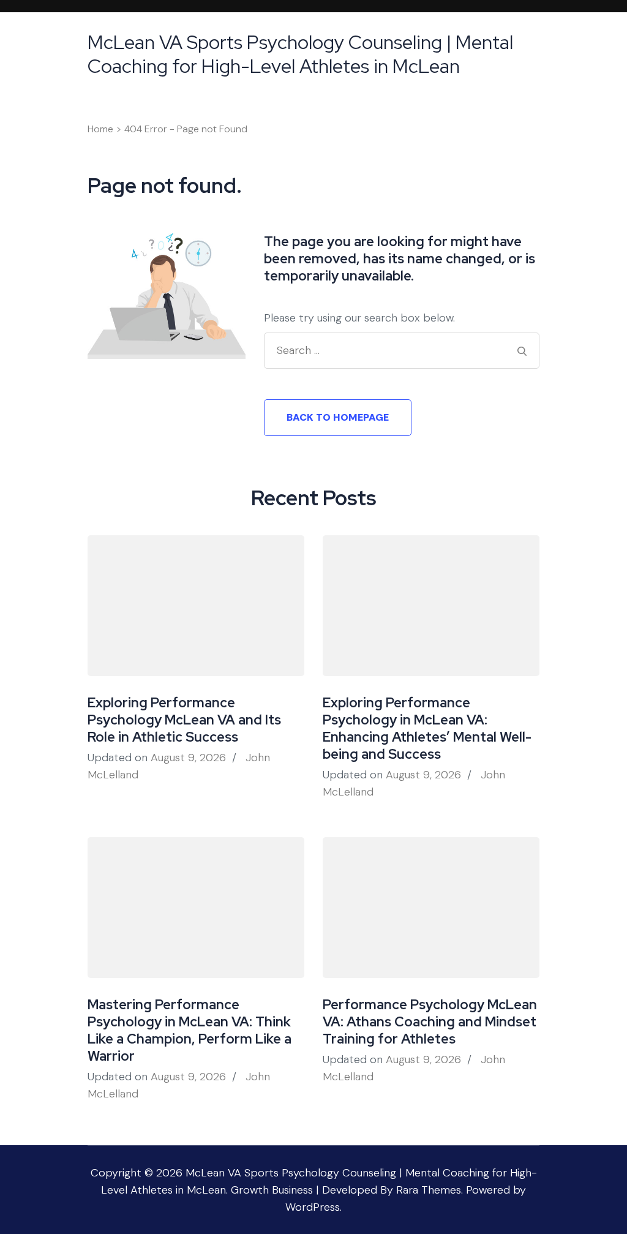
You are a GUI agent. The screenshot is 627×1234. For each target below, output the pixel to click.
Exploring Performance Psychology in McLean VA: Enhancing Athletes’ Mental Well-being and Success (427, 728)
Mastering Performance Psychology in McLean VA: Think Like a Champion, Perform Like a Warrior (189, 1030)
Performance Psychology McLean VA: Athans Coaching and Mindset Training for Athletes (430, 1022)
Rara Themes (428, 1190)
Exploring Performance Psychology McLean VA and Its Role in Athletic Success (184, 720)
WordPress (312, 1207)
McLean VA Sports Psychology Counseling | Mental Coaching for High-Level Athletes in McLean (300, 53)
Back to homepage (338, 417)
